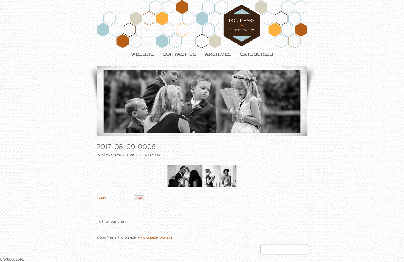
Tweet (101, 198)
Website (143, 54)
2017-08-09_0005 (126, 147)
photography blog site (156, 237)
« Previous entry (113, 221)
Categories (256, 54)
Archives (218, 54)
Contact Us (180, 54)
